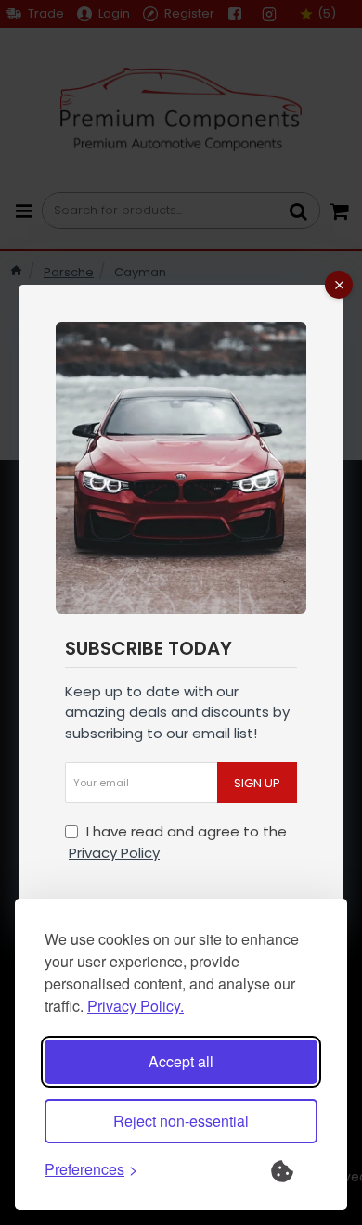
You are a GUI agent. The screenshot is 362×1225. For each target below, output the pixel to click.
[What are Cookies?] (294, 1169)
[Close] (339, 285)
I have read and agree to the (178, 842)
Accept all (181, 1061)
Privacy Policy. (135, 1005)
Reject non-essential (181, 1120)
